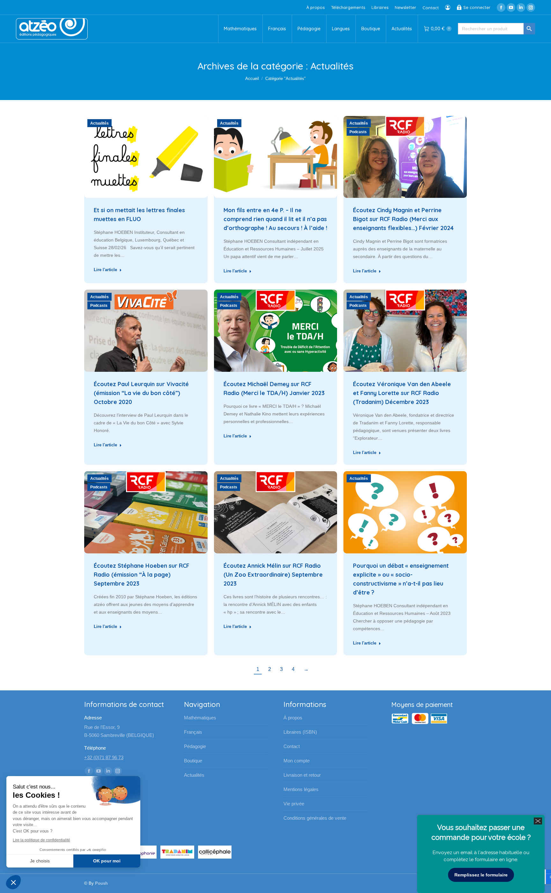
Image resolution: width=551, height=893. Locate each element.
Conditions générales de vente (314, 818)
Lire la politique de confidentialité (41, 840)
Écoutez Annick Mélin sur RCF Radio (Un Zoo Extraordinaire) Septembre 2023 (273, 574)
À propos (292, 717)
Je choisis (40, 860)
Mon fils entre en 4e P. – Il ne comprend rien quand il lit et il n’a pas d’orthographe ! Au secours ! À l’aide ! (275, 219)
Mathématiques (200, 717)
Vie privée (293, 803)
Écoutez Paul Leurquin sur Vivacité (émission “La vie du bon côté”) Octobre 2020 (141, 393)
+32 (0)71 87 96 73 (103, 757)
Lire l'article (105, 269)
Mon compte (296, 760)
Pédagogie (195, 746)
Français (193, 732)
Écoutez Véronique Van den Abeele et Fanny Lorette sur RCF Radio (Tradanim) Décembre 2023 (402, 393)
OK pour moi (107, 860)
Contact (291, 746)
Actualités (99, 123)
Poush (101, 883)
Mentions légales (301, 789)
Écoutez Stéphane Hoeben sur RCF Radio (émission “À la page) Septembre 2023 (141, 574)
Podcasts (358, 132)
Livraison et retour (302, 775)
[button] (13, 882)
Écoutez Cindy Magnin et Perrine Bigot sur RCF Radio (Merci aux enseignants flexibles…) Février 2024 (403, 219)
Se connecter (476, 7)
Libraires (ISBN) (300, 732)
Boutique (193, 760)
